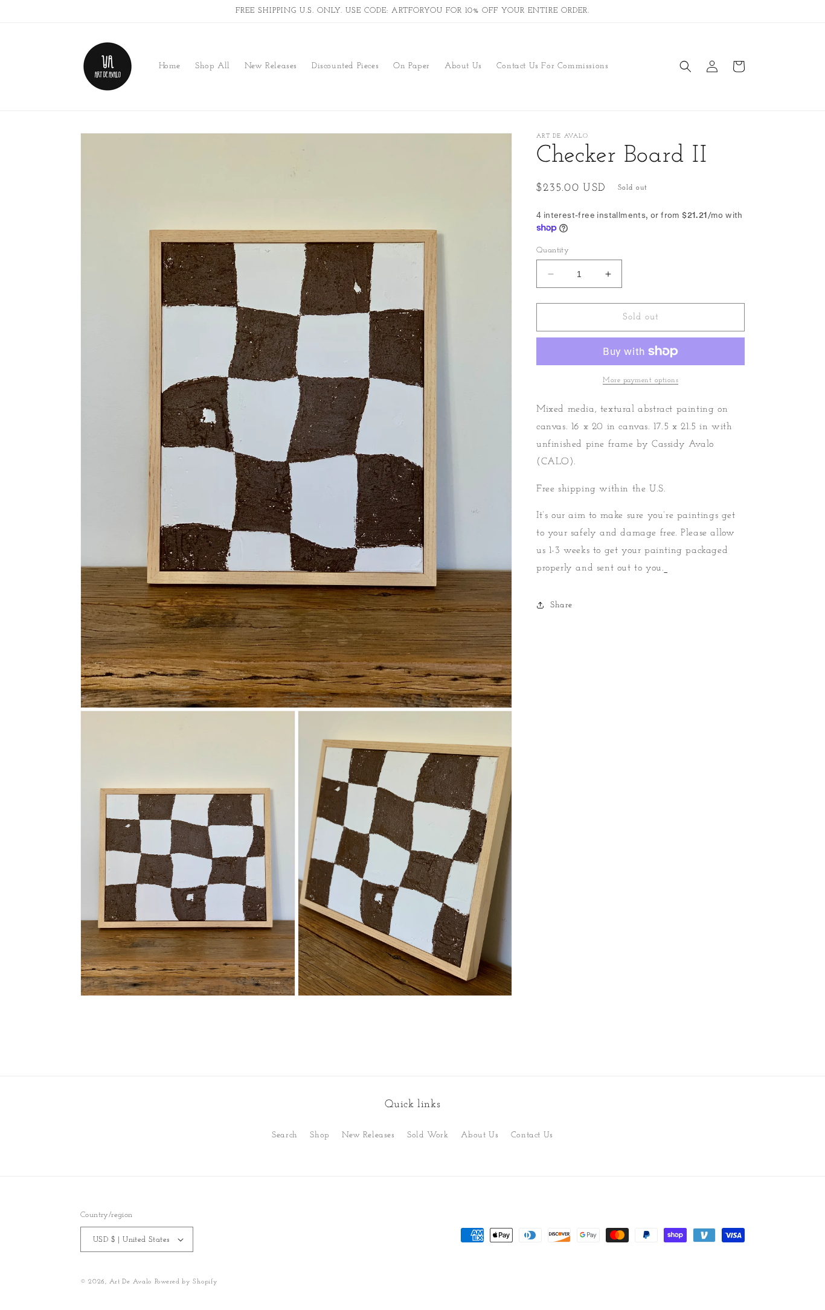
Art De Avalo (130, 1282)
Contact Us (532, 1135)
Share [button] (561, 605)
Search (285, 1135)
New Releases (368, 1135)
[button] (685, 66)
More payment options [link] (640, 380)
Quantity (552, 250)
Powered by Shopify (186, 1282)
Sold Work (427, 1135)
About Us (479, 1135)
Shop (319, 1135)
